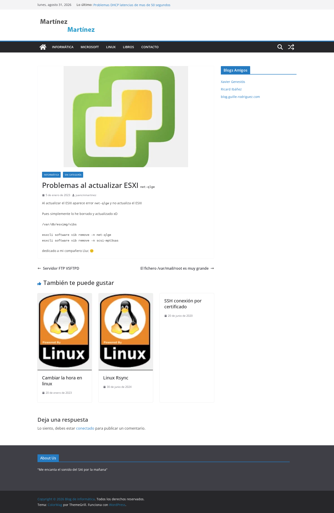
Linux (111, 47)
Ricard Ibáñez (231, 89)
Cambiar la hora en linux (62, 381)
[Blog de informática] (42, 47)
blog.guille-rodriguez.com (240, 97)
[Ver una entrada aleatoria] (291, 47)
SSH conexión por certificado (183, 304)
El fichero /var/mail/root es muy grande (174, 268)
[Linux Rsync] (126, 296)
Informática (62, 47)
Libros (128, 47)
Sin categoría (73, 174)
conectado (85, 428)
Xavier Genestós (233, 82)
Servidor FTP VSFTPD (61, 268)
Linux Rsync (102, 3)
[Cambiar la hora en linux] (64, 296)
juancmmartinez (86, 195)
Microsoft (90, 47)
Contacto (150, 47)
